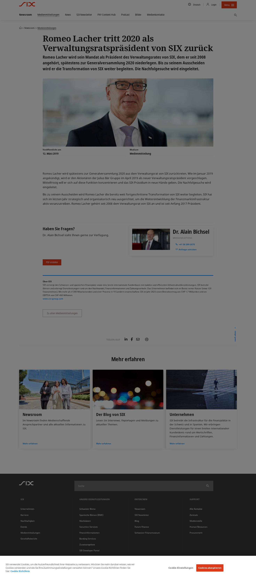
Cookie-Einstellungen (180, 567)
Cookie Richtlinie (20, 571)
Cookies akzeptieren (210, 567)
